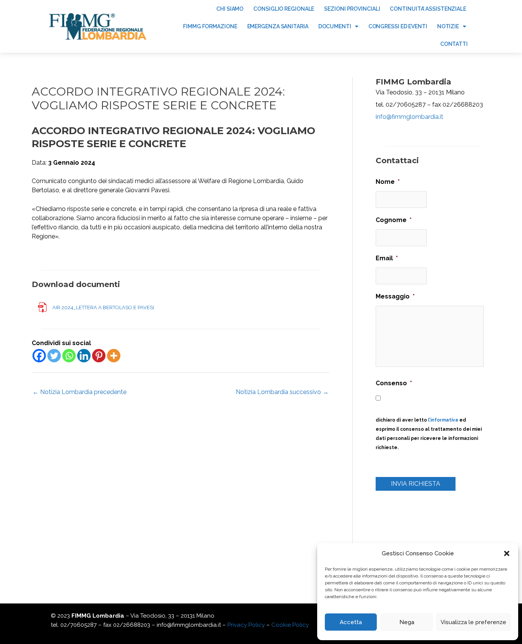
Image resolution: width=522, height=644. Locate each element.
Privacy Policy (246, 624)
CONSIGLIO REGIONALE (283, 9)
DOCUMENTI (334, 26)
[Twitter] (54, 355)
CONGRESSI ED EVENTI (397, 26)
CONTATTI (454, 44)
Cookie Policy (290, 624)
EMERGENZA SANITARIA (277, 26)
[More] (113, 355)
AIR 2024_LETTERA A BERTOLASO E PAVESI (103, 307)
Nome (388, 181)
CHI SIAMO (229, 9)
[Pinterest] (98, 355)
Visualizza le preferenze (473, 622)
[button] (507, 553)
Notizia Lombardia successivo (282, 392)
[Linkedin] (84, 355)
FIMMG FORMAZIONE (210, 26)
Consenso (394, 383)
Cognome (394, 220)
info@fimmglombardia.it (409, 116)
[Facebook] (39, 355)
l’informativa (443, 420)
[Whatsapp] (69, 355)
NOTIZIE (448, 26)
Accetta (351, 622)
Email (387, 258)
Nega (406, 622)
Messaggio (395, 296)
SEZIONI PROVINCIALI (352, 9)
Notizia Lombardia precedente (79, 392)
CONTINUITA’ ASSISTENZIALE (428, 9)
